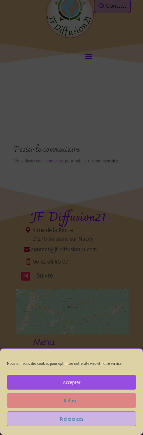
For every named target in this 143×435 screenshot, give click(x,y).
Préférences (71, 419)
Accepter (71, 382)
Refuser (71, 400)
